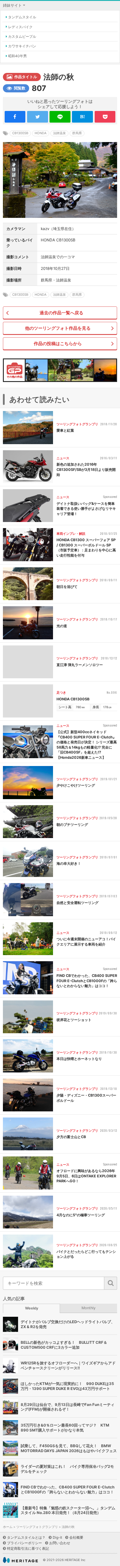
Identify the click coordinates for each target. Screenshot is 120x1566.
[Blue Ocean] (36, 370)
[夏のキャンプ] (59, 370)
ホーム (8, 1527)
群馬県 (77, 133)
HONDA (41, 133)
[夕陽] (105, 370)
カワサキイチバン (22, 46)
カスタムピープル (22, 36)
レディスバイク (20, 27)
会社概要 (76, 1537)
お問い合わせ (59, 1543)
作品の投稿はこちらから (58, 343)
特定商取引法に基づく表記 (28, 1548)
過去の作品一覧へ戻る (61, 312)
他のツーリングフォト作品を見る (58, 328)
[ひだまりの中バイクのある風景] (82, 370)
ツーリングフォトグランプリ (37, 1527)
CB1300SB (20, 133)
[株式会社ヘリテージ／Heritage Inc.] (20, 1560)
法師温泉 (59, 133)
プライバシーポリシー (24, 1543)
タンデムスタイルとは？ (26, 1537)
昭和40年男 (17, 56)
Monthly (89, 1308)
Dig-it (57, 1537)
